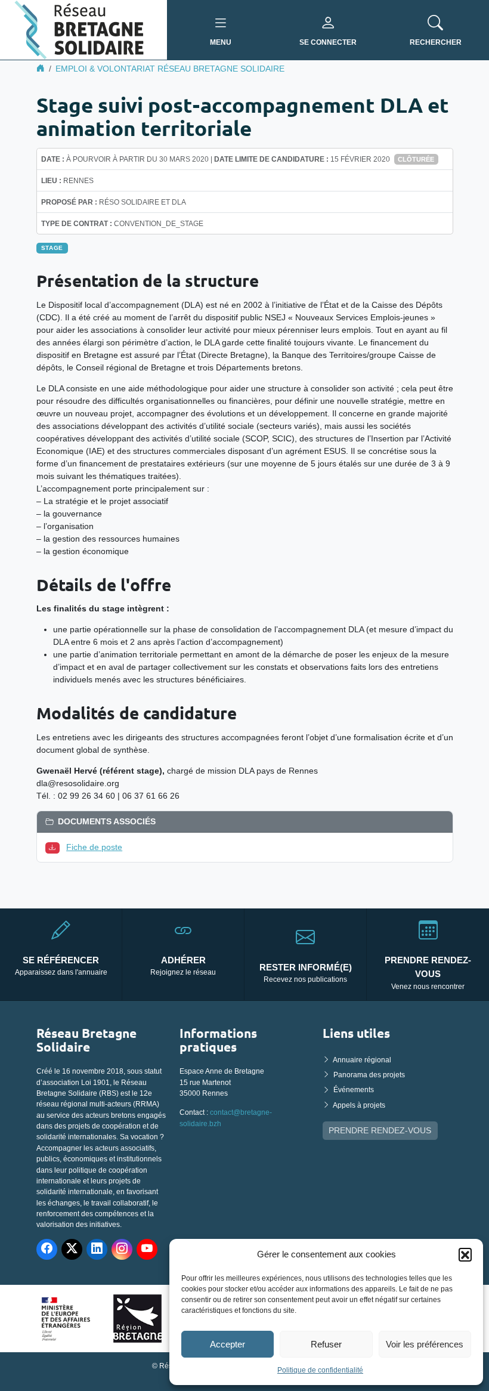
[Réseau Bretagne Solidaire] (83, 29)
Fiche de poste (94, 847)
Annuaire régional (362, 1060)
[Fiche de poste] (54, 847)
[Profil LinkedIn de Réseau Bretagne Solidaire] (96, 1249)
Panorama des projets (369, 1075)
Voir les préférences (424, 1344)
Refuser (326, 1344)
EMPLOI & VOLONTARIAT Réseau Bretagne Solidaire (169, 68)
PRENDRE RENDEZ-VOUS (380, 1130)
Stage (52, 248)
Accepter (227, 1344)
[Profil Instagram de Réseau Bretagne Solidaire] (122, 1249)
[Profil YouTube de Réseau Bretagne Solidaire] (147, 1249)
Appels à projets (359, 1105)
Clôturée (416, 159)
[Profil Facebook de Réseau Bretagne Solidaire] (46, 1249)
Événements (353, 1090)
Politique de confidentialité (320, 1370)
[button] (465, 1254)
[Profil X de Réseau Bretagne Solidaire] (71, 1249)
